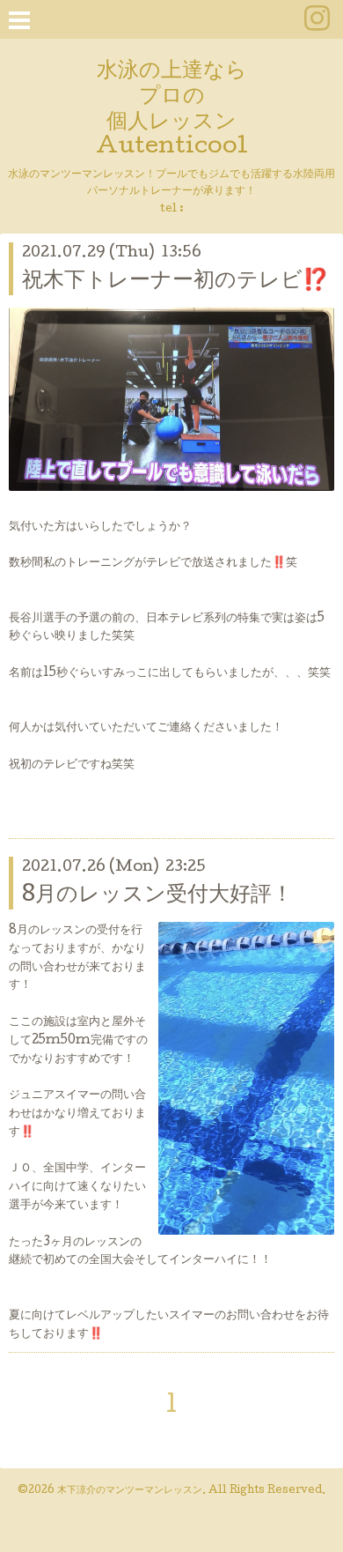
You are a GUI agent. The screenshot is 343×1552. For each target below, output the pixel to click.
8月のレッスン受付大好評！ (157, 896)
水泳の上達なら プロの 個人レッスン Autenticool (172, 110)
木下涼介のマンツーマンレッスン (129, 1491)
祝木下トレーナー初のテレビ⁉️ (175, 281)
